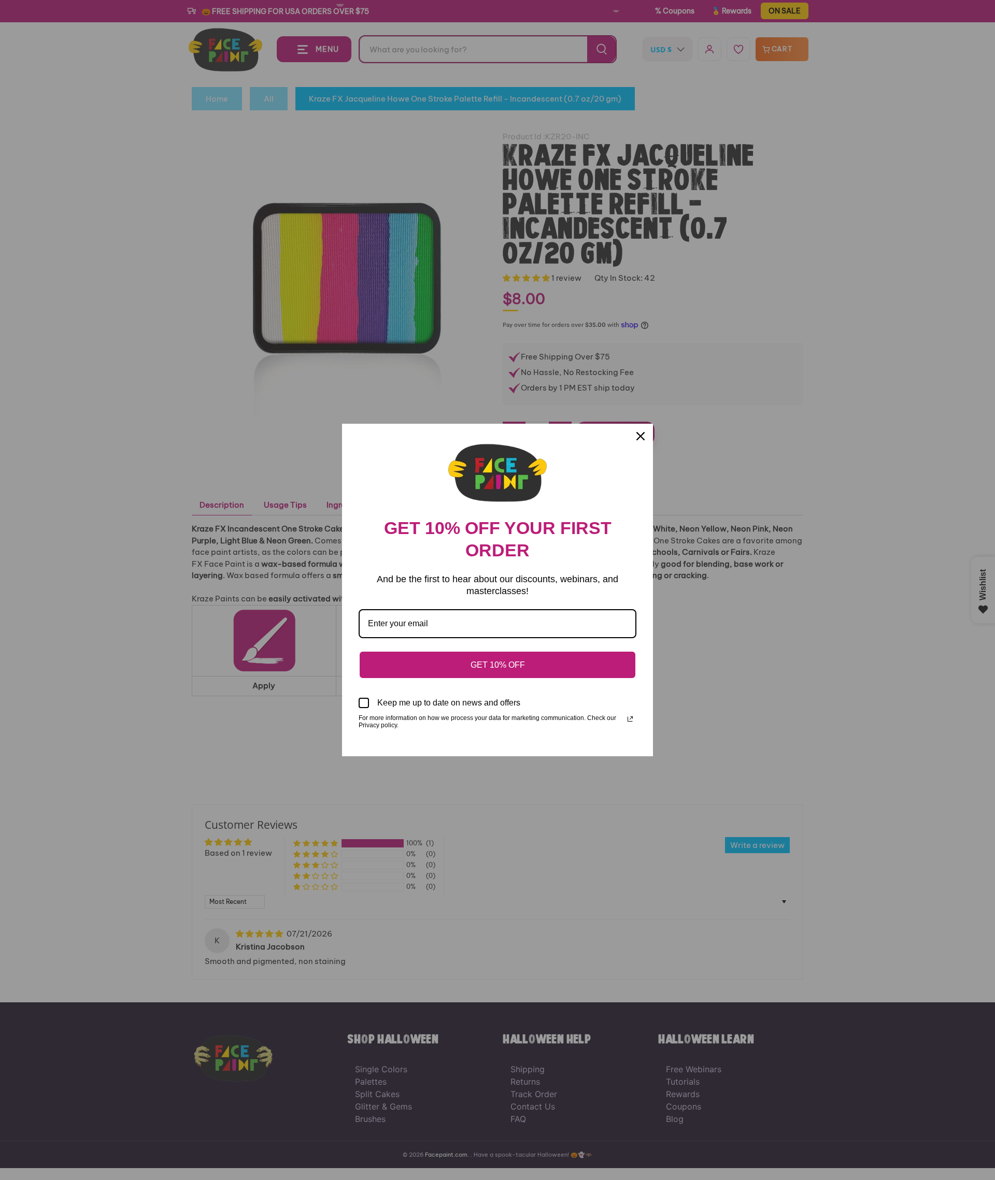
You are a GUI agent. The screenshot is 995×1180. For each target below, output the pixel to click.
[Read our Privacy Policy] (630, 719)
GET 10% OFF (498, 664)
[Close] (640, 436)
